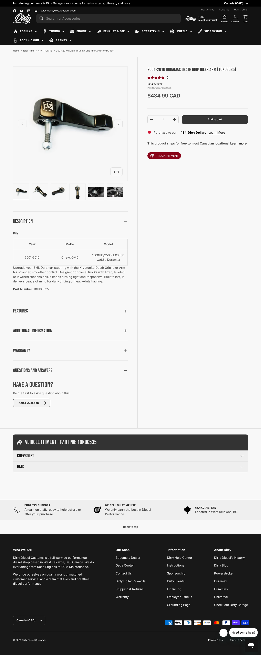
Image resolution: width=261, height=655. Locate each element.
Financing (174, 589)
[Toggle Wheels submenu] (191, 31)
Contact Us (124, 573)
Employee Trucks (179, 597)
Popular (26, 31)
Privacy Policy (215, 640)
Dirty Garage (54, 3)
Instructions (207, 9)
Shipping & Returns (130, 589)
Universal (221, 597)
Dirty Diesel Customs (33, 640)
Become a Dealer (128, 558)
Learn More (216, 132)
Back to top (130, 526)
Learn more (238, 143)
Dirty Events (176, 581)
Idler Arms (28, 50)
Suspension (213, 31)
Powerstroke (223, 573)
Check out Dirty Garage (231, 605)
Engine (81, 31)
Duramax (220, 581)
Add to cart (215, 119)
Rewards (224, 9)
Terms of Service (239, 640)
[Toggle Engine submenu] (89, 31)
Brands (61, 40)
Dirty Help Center (179, 558)
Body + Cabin (29, 40)
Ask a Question (29, 402)
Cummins (221, 589)
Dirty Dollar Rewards (130, 581)
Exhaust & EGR (114, 31)
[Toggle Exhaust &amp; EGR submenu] (128, 31)
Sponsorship (176, 573)
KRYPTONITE (45, 50)
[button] (245, 18)
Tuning (54, 31)
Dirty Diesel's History (229, 558)
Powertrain (151, 31)
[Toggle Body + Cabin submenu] (42, 40)
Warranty (122, 597)
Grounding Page (178, 605)
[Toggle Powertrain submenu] (163, 31)
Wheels (182, 31)
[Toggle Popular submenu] (35, 31)
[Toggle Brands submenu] (70, 40)
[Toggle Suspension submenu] (225, 31)
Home (16, 50)
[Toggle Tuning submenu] (63, 31)
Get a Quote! (125, 565)
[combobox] (108, 18)
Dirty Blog (221, 565)
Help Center (241, 9)
